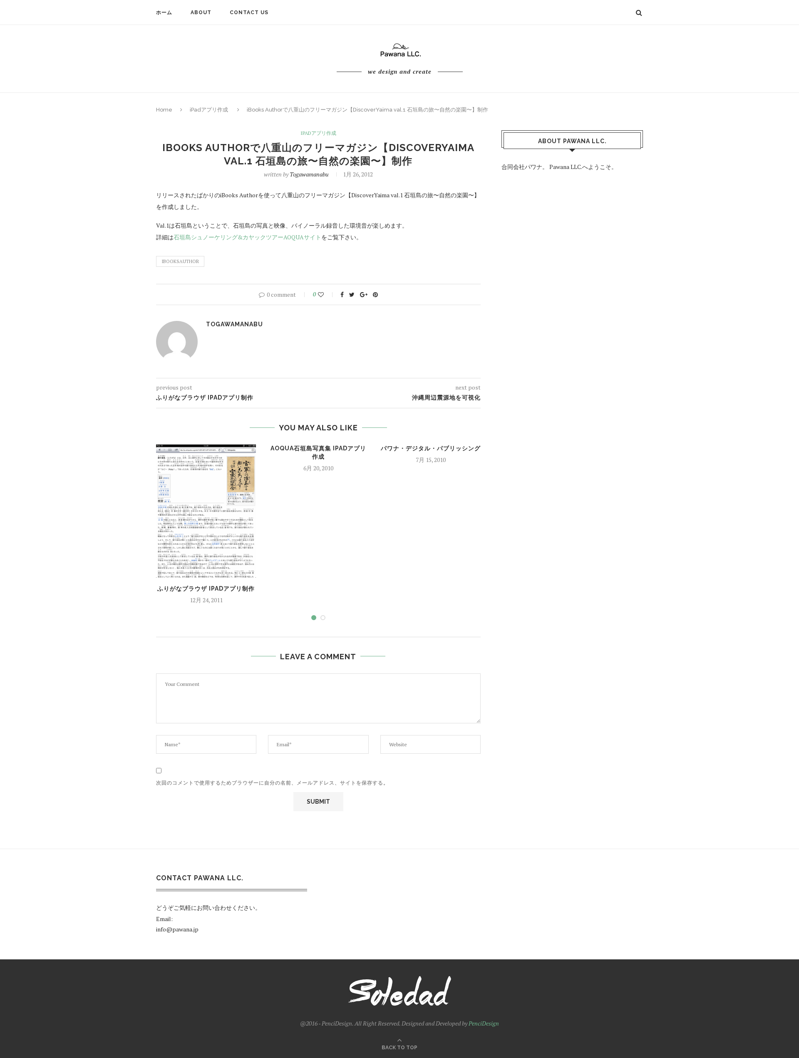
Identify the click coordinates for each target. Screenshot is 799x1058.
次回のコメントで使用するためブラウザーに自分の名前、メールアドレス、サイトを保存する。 (272, 783)
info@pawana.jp (177, 929)
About (201, 12)
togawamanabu (309, 174)
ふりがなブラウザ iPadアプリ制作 (206, 588)
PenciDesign (484, 1023)
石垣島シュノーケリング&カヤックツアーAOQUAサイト (247, 237)
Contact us (249, 12)
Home (164, 110)
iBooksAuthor (180, 261)
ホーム (164, 12)
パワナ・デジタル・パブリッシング (431, 448)
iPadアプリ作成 (209, 110)
